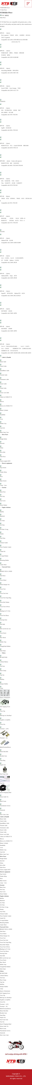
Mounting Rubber (4, 560)
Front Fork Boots (4, 615)
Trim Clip (2, 711)
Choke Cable (3, 388)
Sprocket (2, 443)
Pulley (1, 448)
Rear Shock (3, 637)
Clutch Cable (3, 366)
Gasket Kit (2, 551)
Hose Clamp (3, 670)
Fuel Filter (2, 538)
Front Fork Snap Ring (5, 597)
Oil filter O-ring (4, 529)
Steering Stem (3, 620)
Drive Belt (2, 452)
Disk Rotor (3, 575)
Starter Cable (3, 383)
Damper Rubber (4, 684)
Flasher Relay (3, 472)
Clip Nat (2, 675)
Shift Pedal (3, 650)
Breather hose (3, 756)
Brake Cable (3, 361)
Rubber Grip (3, 423)
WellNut (2, 679)
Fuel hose (2, 666)
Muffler (2, 511)
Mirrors (2, 401)
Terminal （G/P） (4, 728)
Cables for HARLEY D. (6, 397)
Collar (1, 688)
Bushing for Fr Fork (5, 611)
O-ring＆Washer (4, 556)
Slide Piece (3, 456)
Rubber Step (3, 642)
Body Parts (3, 492)
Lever (1, 419)
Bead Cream (3, 801)
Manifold (2, 516)
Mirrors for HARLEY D (6, 406)
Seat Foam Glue (4, 774)
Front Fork (3, 589)
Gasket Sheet (3, 564)
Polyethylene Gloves (5, 805)
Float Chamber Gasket (5, 547)
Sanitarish (2, 810)
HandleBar (2, 414)
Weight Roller (3, 439)
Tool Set (2, 783)
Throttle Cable (3, 375)
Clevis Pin (2, 724)
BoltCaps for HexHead (5, 715)
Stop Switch (3, 467)
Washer (2, 534)
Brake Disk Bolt (4, 751)
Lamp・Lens (3, 485)
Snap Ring (2, 760)
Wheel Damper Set (5, 584)
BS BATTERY (3, 657)
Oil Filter (2, 525)
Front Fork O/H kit (5, 606)
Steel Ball (2, 624)
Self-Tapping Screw (5, 706)
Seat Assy (2, 496)
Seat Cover (3, 500)
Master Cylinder (4, 410)
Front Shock (3, 633)
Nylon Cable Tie (4, 797)
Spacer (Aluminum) (5, 697)
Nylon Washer (3, 505)
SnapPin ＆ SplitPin (5, 720)
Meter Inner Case (4, 432)
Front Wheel (3, 580)
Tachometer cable (4, 379)
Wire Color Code (4, 814)
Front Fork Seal (4, 593)
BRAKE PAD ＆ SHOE (6, 571)
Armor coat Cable (4, 392)
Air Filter (2, 520)
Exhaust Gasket (4, 542)
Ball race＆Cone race (5, 628)
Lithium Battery (4, 661)
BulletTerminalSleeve (5, 747)
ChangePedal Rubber (5, 646)
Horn (1, 476)
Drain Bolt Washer (4, 602)
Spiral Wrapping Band (5, 792)
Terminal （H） (4, 738)
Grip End (2, 428)
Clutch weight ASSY (5, 461)
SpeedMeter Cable (4, 370)
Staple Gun (3, 764)
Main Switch (3, 481)
